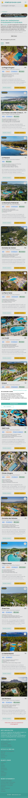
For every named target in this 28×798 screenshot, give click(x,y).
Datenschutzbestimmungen (20, 390)
